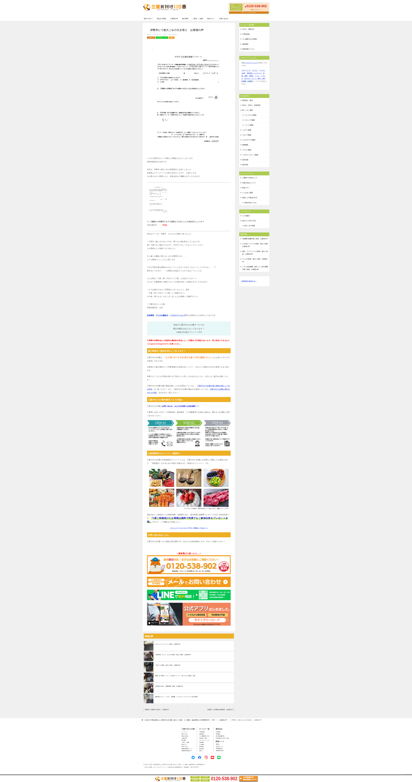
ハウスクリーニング (178, 315)
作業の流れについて (249, 183)
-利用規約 (218, 734)
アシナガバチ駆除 (250, 115)
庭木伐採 (245, 160)
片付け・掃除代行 (248, 29)
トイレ (257, 76)
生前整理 (150, 315)
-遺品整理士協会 (219, 750)
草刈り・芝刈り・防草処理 (251, 105)
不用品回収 (246, 34)
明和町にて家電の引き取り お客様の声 (157, 709)
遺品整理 (245, 44)
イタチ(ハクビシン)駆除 (250, 155)
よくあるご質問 (247, 193)
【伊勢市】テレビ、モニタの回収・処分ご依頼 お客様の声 (173, 654)
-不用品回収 (202, 731)
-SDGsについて (219, 746)
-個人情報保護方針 (220, 736)
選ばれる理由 (161, 18)
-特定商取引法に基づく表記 (222, 738)
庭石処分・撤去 (247, 100)
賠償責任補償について (187, 748)
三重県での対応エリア (249, 178)
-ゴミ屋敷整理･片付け (204, 736)
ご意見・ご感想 (197, 18)
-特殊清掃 (201, 742)
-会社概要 (218, 731)
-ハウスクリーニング (204, 740)
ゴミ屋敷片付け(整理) (249, 39)
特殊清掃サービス (248, 49)
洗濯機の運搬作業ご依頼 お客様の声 (255, 239)
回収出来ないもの (250, 202)
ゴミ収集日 (246, 216)
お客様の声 (174, 18)
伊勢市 (171, 37)
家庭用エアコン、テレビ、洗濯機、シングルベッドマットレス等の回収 (176, 696)
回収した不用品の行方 (249, 197)
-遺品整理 (201, 734)
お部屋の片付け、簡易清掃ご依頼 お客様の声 (169, 686)
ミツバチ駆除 (248, 125)
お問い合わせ (223, 18)
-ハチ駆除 (201, 744)
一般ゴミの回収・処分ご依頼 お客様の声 (167, 665)
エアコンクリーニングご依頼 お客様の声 (167, 644)
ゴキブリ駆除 (246, 135)
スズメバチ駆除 (249, 120)
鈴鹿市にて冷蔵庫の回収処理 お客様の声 (220, 709)
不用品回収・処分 (162, 37)
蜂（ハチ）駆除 (247, 110)
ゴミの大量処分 (162, 315)
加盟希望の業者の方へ (248, 281)
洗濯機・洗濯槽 (246, 81)
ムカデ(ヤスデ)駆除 (248, 140)
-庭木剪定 (201, 748)
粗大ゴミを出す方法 (249, 221)
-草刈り (201, 750)
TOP (179, 720)
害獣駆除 (245, 145)
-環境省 (217, 744)
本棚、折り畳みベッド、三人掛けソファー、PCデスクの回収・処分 (175, 675)
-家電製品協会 (219, 748)
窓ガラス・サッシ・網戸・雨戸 (254, 78)
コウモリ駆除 (246, 150)
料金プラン (211, 18)
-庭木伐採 (201, 746)
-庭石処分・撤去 (203, 738)
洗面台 (251, 76)
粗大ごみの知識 (249, 225)
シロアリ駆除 (246, 130)
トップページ (185, 731)
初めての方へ (148, 18)
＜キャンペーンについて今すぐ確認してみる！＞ (189, 528)
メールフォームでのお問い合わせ (249, 12)
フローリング (245, 70)
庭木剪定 (245, 165)
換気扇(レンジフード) (254, 73)
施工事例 (185, 18)
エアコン (255, 70)
